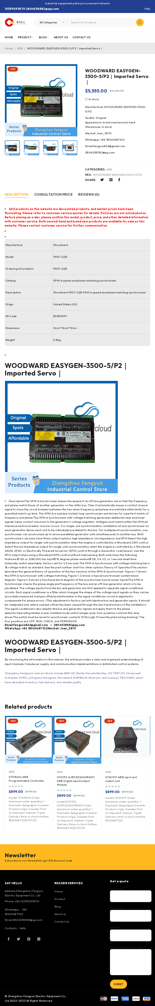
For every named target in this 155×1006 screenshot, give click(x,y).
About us (60, 914)
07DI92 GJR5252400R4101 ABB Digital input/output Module (76, 780)
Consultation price (53, 194)
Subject (115, 927)
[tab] (17, 195)
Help (147, 8)
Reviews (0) (88, 194)
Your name (117, 888)
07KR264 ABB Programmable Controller (26, 778)
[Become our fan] (8, 939)
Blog (57, 906)
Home (9, 48)
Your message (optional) (126, 947)
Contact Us (61, 921)
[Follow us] (18, 939)
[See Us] (29, 939)
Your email (117, 908)
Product (59, 899)
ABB (20, 48)
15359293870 (15, 8)
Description (17, 194)
